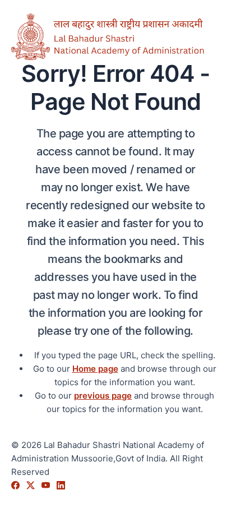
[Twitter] (31, 485)
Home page (95, 368)
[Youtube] (46, 485)
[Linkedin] (61, 485)
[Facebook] (16, 485)
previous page (103, 395)
